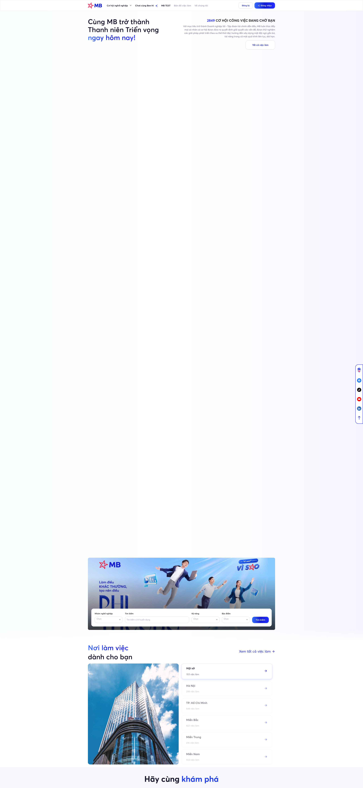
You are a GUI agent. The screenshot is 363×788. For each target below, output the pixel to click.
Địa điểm (226, 613)
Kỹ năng (195, 613)
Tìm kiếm (129, 613)
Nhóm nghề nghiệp (104, 613)
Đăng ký (246, 5)
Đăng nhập (266, 5)
